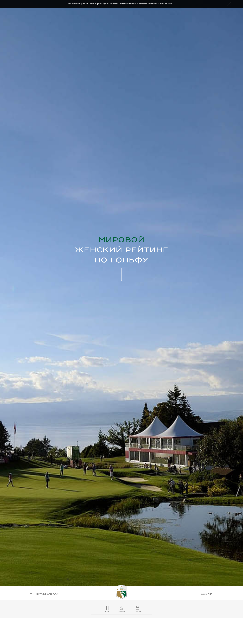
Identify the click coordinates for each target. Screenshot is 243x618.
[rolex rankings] (121, 592)
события (137, 612)
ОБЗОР (106, 612)
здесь (116, 4)
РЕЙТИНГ (121, 612)
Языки (204, 594)
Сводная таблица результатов (46, 594)
